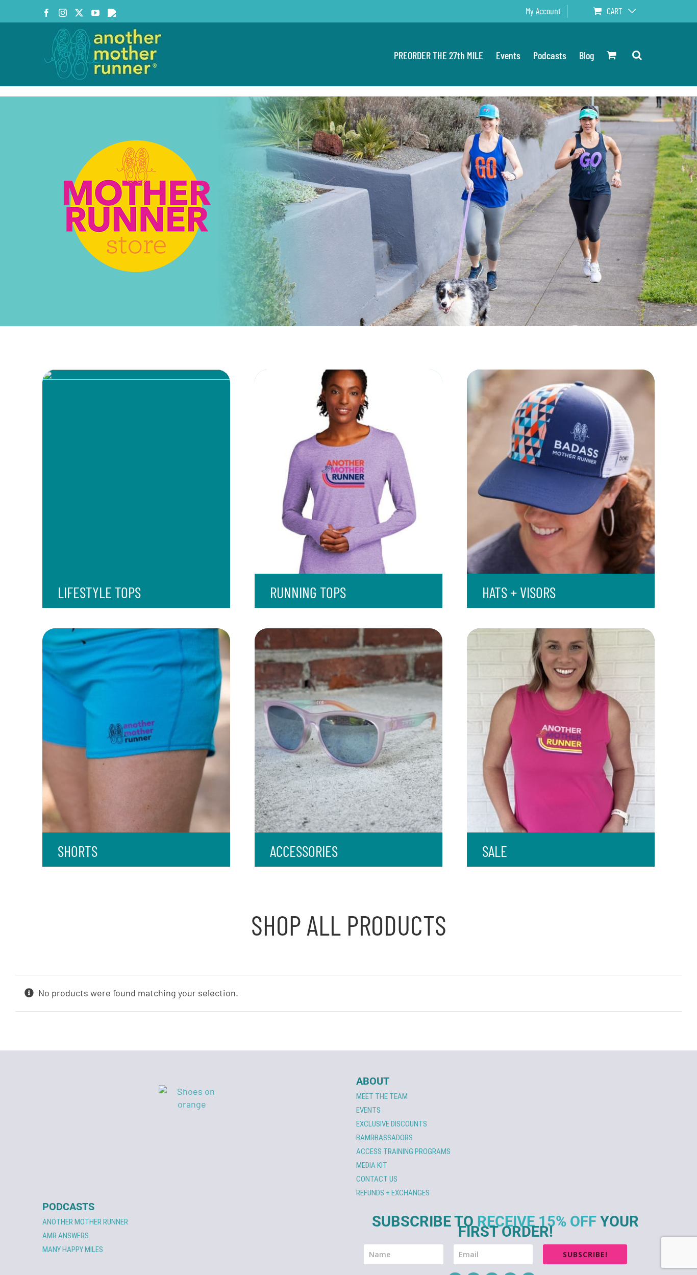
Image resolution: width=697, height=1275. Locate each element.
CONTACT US (376, 1179)
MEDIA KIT (371, 1165)
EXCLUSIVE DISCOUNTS (391, 1124)
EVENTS (368, 1110)
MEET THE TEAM (382, 1096)
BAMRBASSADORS (384, 1137)
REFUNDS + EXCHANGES (393, 1192)
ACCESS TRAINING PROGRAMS (403, 1151)
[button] (637, 54)
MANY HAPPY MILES (72, 1249)
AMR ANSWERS (65, 1235)
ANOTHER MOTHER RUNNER (85, 1222)
